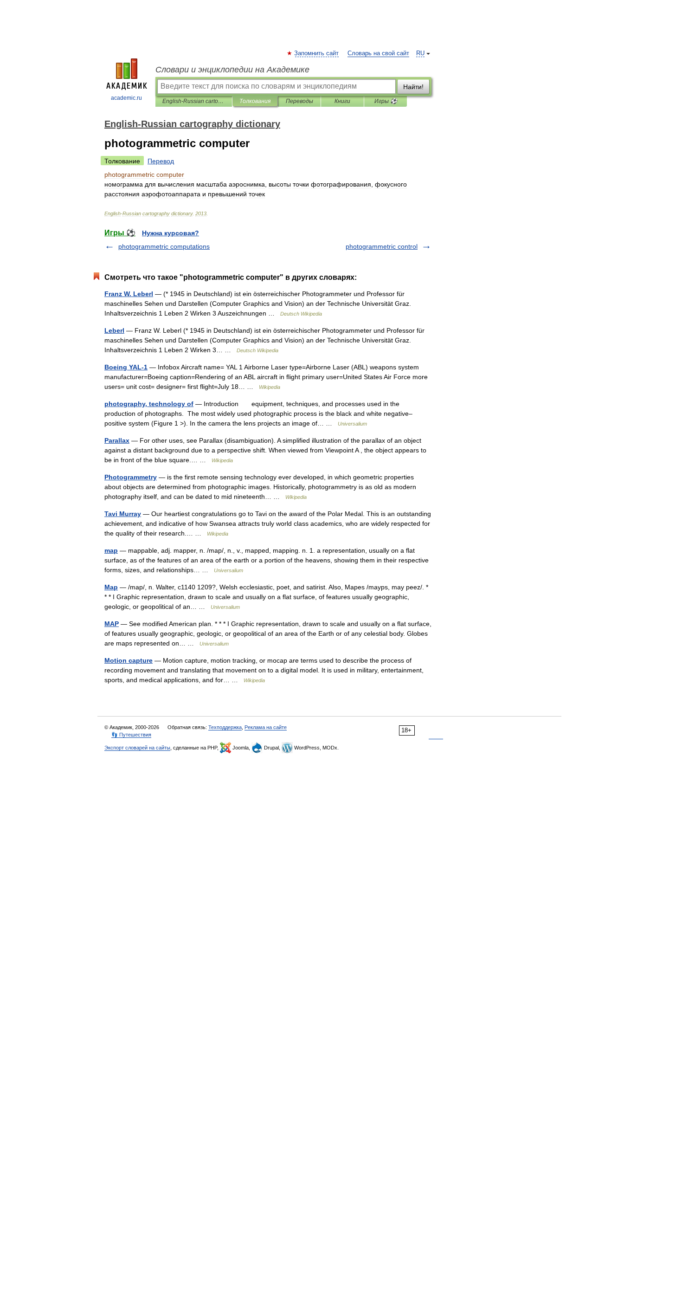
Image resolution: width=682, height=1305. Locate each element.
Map (111, 587)
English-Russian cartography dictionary (193, 101)
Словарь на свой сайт (378, 53)
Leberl (114, 330)
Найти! (413, 86)
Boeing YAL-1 (126, 367)
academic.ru (126, 98)
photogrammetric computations (164, 246)
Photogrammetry (130, 477)
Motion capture (128, 660)
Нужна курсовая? (170, 233)
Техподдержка (225, 727)
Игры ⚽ (385, 101)
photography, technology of (148, 403)
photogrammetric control (382, 246)
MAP (111, 623)
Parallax (116, 440)
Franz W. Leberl (128, 293)
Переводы (299, 101)
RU (420, 53)
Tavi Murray (122, 513)
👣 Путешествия (131, 734)
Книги (342, 101)
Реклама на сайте (265, 727)
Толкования (254, 101)
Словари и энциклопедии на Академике (232, 69)
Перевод (161, 161)
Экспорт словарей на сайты (137, 747)
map (111, 550)
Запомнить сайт (317, 53)
